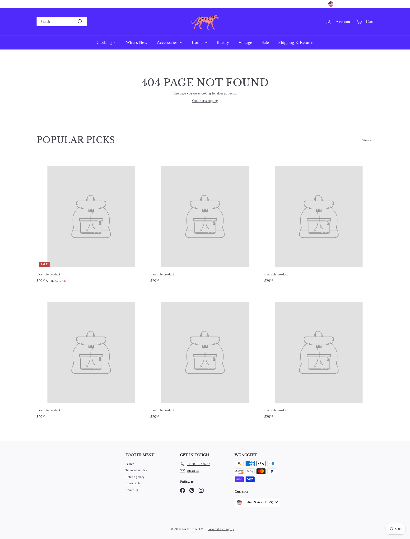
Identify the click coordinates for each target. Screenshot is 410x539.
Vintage (245, 42)
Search (130, 464)
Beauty (223, 42)
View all (367, 140)
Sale (265, 42)
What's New (136, 42)
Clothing (105, 42)
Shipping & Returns (295, 42)
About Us (132, 490)
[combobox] (62, 21)
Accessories (168, 42)
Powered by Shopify (221, 529)
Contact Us (133, 483)
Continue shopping (205, 101)
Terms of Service (136, 470)
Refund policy (135, 477)
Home (198, 42)
